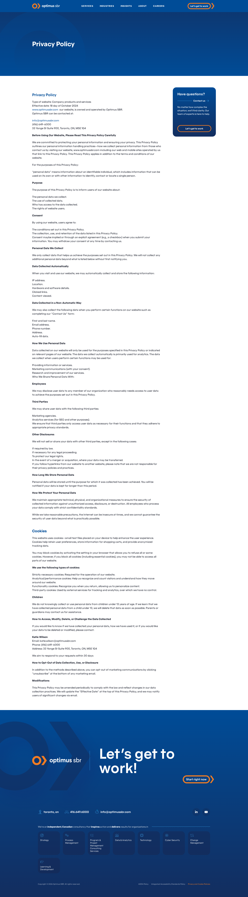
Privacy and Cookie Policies (199, 884)
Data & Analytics (123, 840)
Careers (158, 6)
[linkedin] (196, 812)
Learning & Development (47, 868)
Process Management (71, 841)
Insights (126, 6)
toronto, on (51, 812)
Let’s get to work (194, 128)
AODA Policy (143, 884)
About (142, 6)
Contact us (199, 100)
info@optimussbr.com (45, 120)
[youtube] (206, 812)
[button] (198, 779)
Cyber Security (172, 840)
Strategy (44, 840)
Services (87, 6)
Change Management (197, 841)
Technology (146, 840)
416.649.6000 (79, 812)
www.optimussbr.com (45, 109)
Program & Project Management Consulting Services (96, 845)
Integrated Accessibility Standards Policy (168, 884)
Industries (107, 6)
